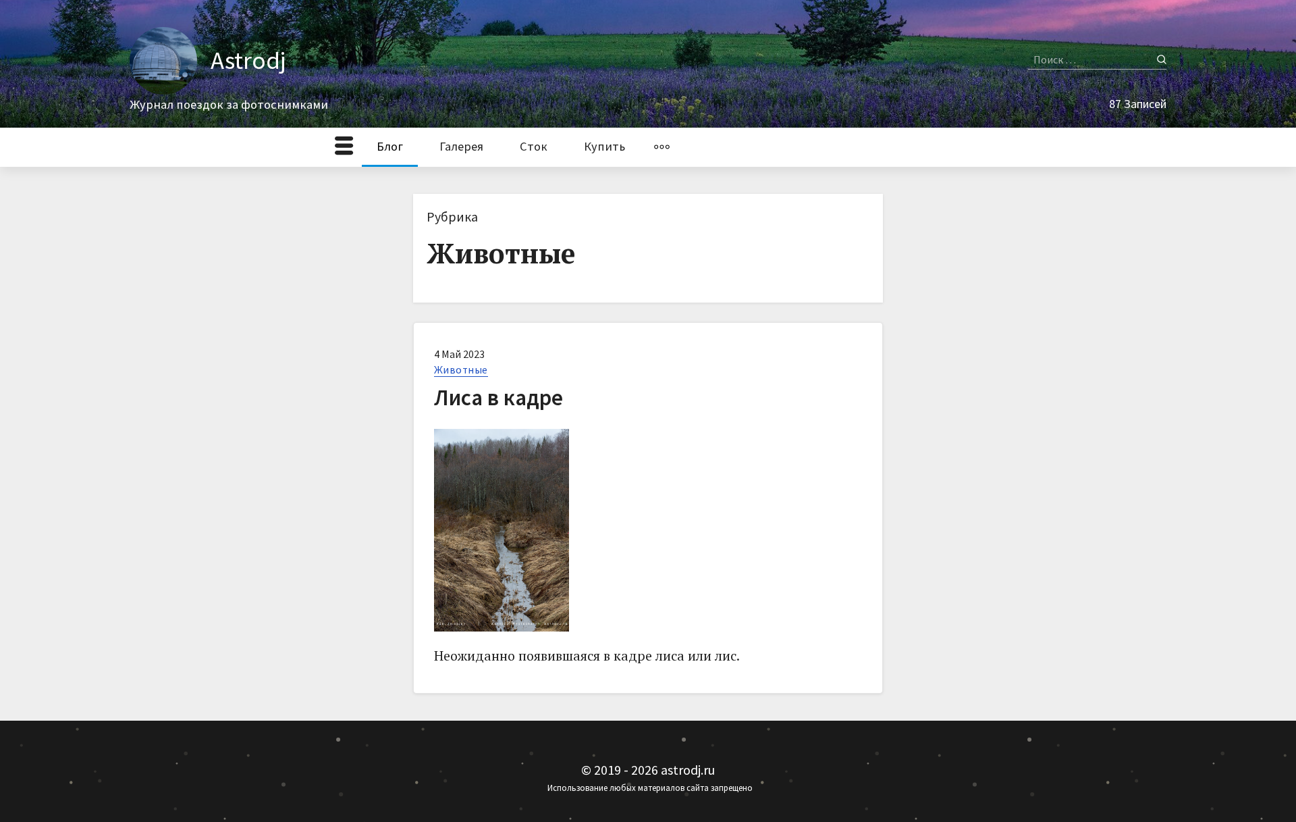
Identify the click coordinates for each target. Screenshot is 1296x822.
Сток (533, 146)
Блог (390, 146)
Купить (604, 146)
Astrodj (248, 60)
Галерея (461, 146)
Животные (461, 369)
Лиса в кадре (498, 397)
